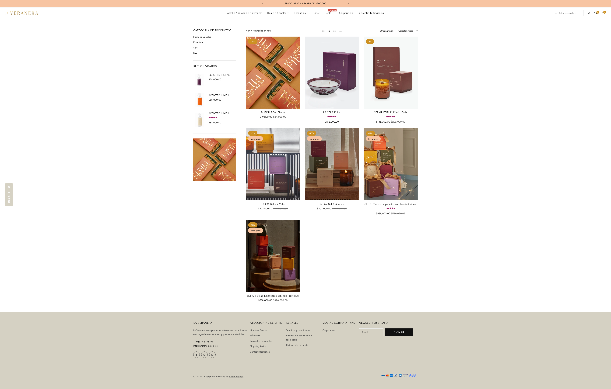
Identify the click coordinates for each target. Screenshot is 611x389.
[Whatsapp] (212, 354)
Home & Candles (202, 37)
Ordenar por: (387, 31)
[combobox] (568, 13)
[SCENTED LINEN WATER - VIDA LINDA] (199, 120)
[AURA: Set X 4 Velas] (332, 164)
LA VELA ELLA (331, 112)
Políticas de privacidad (297, 345)
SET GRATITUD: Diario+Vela (390, 112)
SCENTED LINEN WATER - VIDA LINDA (222, 113)
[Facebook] (196, 354)
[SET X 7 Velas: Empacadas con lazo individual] (391, 164)
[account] (588, 13)
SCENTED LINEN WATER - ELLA (219, 75)
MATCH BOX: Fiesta (273, 112)
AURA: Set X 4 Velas (332, 204)
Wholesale (255, 335)
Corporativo (328, 330)
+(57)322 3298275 (203, 341)
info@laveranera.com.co (205, 346)
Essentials (198, 42)
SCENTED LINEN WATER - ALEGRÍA (220, 95)
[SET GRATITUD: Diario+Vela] (391, 73)
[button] (262, 3)
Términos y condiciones (298, 330)
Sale (195, 53)
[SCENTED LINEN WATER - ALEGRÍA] (199, 99)
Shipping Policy (258, 346)
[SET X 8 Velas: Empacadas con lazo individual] (273, 256)
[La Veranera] (21, 13)
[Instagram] (204, 354)
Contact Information (260, 352)
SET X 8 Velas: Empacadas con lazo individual (273, 295)
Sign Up (399, 332)
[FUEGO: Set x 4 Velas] (273, 164)
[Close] (9, 187)
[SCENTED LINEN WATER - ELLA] (199, 79)
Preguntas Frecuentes (261, 341)
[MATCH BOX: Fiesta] (273, 73)
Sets (195, 47)
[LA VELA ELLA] (332, 73)
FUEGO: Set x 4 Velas (272, 204)
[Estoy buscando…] (556, 13)
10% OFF (9, 197)
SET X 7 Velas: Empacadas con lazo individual (391, 204)
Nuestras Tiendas (258, 330)
